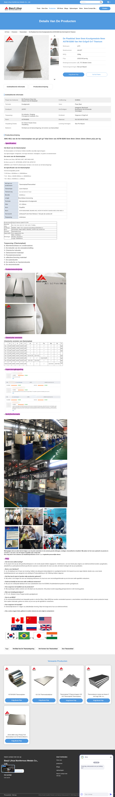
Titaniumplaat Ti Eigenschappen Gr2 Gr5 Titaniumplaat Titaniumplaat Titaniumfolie (71, 695)
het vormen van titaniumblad (48, 648)
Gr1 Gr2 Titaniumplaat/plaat (44, 694)
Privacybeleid (7, 795)
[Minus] (111, 757)
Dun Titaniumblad (67, 648)
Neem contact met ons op (61, 774)
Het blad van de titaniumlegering (23, 648)
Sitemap (14, 795)
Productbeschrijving (40, 87)
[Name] (101, 2)
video (81, 8)
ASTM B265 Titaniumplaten (16, 694)
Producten (14, 32)
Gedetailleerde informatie (16, 87)
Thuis (38, 8)
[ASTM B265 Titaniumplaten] (16, 679)
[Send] (110, 794)
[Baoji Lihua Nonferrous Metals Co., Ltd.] (13, 8)
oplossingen (74, 8)
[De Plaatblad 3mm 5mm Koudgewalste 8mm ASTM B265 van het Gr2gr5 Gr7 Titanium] (26, 57)
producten (52, 8)
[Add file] (81, 794)
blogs (66, 8)
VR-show (60, 8)
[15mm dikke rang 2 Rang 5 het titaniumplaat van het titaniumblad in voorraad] (16, 719)
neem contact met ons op (90, 8)
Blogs (58, 767)
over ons (45, 8)
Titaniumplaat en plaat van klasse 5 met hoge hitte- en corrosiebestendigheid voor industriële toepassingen (98, 695)
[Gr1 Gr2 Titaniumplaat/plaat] (44, 679)
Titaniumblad (23, 32)
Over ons (59, 760)
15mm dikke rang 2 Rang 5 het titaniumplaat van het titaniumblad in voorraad (16, 736)
